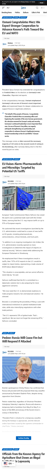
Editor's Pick (7, 17)
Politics (23, 17)
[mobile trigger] (4, 7)
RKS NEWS (11, 181)
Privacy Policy (25, 1)
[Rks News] (23, 7)
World (16, 159)
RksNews (10, 43)
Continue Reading (23, 438)
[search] (37, 8)
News (16, 17)
